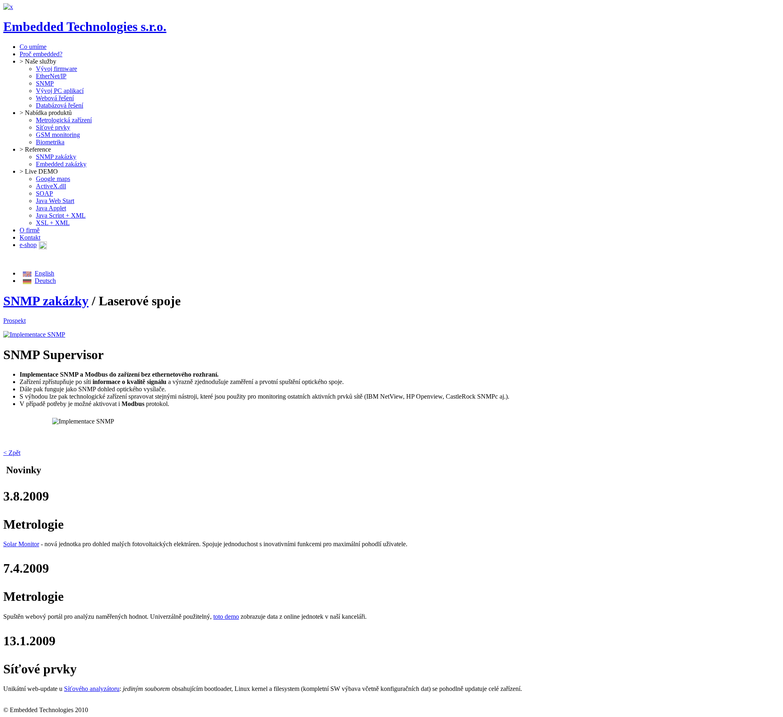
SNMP (45, 83)
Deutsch (45, 280)
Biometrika (50, 142)
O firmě (30, 230)
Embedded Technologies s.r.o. (84, 26)
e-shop (28, 244)
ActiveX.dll (51, 186)
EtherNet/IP (51, 76)
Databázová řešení (59, 105)
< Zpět (11, 452)
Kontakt (30, 237)
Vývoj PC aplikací (60, 90)
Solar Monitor (21, 544)
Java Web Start (55, 200)
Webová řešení (55, 98)
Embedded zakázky (61, 164)
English (44, 273)
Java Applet (51, 208)
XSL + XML (53, 222)
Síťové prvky (53, 127)
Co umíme (33, 46)
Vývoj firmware (56, 68)
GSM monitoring (58, 134)
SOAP (44, 193)
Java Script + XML (61, 215)
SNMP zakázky (56, 156)
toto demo (226, 616)
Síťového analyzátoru (91, 688)
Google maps (53, 178)
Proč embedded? (41, 54)
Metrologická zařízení (64, 120)
